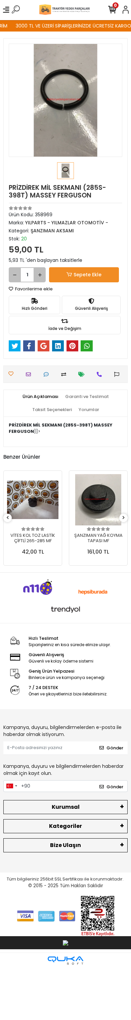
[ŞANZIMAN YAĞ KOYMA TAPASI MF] (98, 499)
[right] (123, 518)
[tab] (40, 396)
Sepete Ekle (87, 274)
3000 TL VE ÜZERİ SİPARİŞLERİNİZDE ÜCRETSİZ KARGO (71, 25)
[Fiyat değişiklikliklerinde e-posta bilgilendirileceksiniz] (83, 374)
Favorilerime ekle (33, 289)
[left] (7, 518)
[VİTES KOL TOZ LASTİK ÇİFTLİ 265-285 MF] (32, 499)
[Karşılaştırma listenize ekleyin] (65, 374)
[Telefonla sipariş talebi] (101, 374)
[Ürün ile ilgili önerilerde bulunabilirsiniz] (118, 374)
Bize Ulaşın (65, 845)
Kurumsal (66, 807)
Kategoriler (65, 826)
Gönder (114, 748)
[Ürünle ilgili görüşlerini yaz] (48, 374)
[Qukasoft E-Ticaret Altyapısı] (65, 960)
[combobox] (11, 786)
